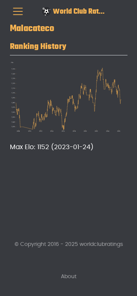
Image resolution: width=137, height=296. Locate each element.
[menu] (17, 11)
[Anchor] (72, 45)
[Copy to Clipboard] (123, 64)
